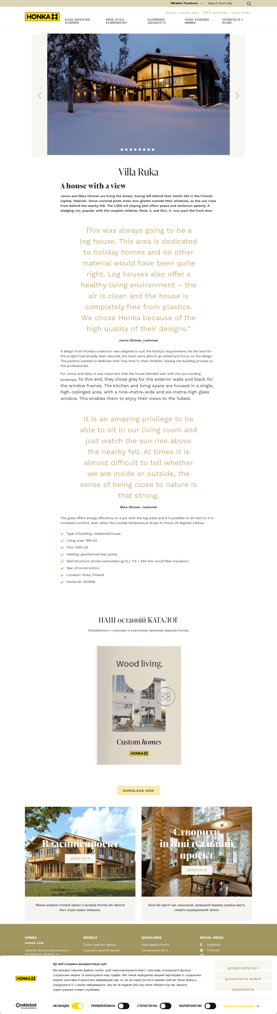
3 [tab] (131, 149)
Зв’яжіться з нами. (232, 21)
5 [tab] (139, 149)
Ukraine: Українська (184, 3)
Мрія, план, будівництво (116, 21)
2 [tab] (126, 149)
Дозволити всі (243, 968)
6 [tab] (144, 149)
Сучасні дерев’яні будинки (99, 945)
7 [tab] (148, 149)
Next (237, 95)
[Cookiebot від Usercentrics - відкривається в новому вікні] (26, 1006)
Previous (39, 95)
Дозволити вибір (243, 978)
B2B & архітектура (215, 13)
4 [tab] (135, 149)
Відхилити (243, 989)
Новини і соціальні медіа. (182, 13)
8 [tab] (153, 149)
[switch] (123, 1006)
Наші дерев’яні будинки (77, 21)
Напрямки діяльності (156, 21)
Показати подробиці (239, 1006)
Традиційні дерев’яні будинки (101, 950)
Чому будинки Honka (197, 21)
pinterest (213, 950)
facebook (213, 945)
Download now (138, 791)
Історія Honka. (241, 13)
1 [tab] (122, 149)
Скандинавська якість (155, 950)
